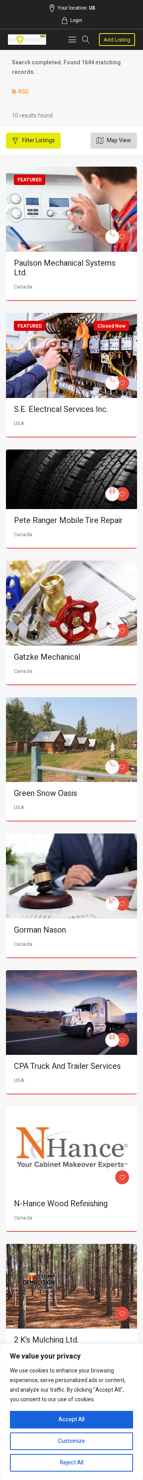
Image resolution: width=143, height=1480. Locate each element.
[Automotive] (112, 494)
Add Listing (117, 40)
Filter (38, 140)
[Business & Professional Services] (112, 904)
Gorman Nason (40, 930)
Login (76, 20)
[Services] (112, 237)
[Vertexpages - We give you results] (27, 39)
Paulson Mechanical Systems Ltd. (65, 267)
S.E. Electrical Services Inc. (61, 409)
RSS (23, 92)
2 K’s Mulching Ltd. (46, 1340)
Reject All (71, 1462)
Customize (71, 1441)
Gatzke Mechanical (47, 657)
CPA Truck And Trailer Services (67, 1066)
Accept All (71, 1419)
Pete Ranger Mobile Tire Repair (68, 520)
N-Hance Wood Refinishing (61, 1203)
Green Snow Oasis (45, 793)
